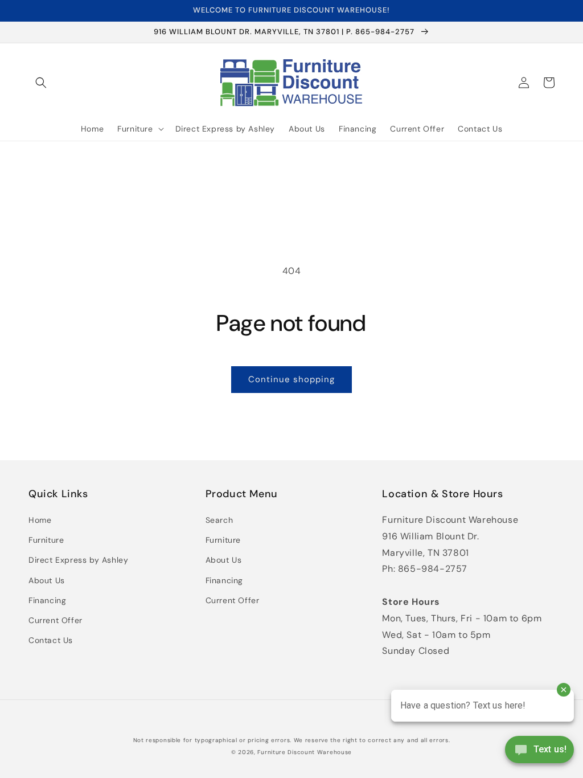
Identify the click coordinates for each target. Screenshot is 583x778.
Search (219, 520)
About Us (46, 580)
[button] (41, 82)
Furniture (46, 540)
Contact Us (50, 640)
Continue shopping (291, 379)
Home (39, 520)
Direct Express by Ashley (78, 560)
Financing (47, 600)
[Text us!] (539, 753)
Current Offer (55, 620)
